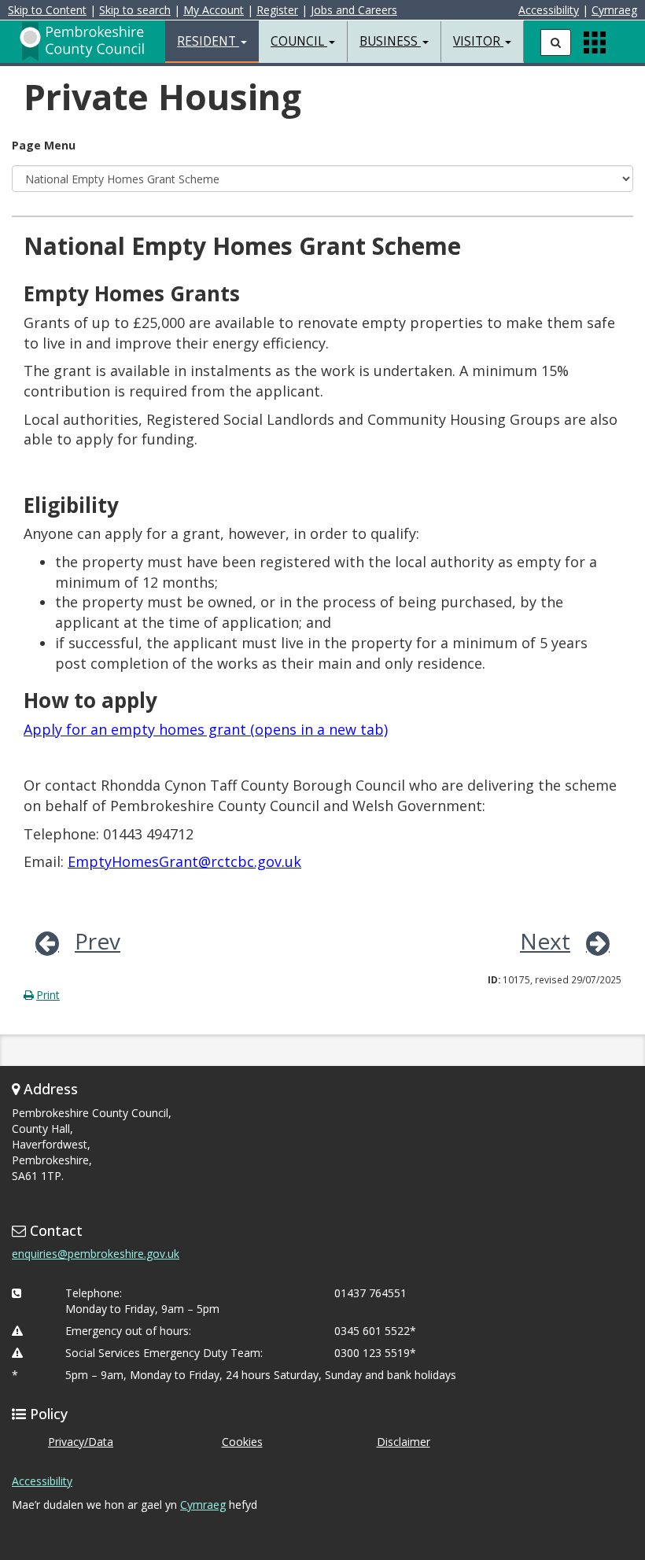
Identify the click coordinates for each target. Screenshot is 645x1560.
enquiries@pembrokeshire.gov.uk (95, 1253)
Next (545, 941)
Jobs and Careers (354, 9)
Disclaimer (403, 1441)
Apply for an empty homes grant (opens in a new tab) (206, 729)
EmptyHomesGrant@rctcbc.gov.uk (184, 861)
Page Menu (44, 145)
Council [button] (299, 41)
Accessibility (548, 9)
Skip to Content (47, 9)
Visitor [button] (478, 41)
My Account (213, 9)
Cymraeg (614, 9)
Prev (97, 941)
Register (277, 9)
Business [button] (390, 41)
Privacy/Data (80, 1441)
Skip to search (135, 9)
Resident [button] (208, 41)
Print (48, 994)
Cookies (242, 1441)
